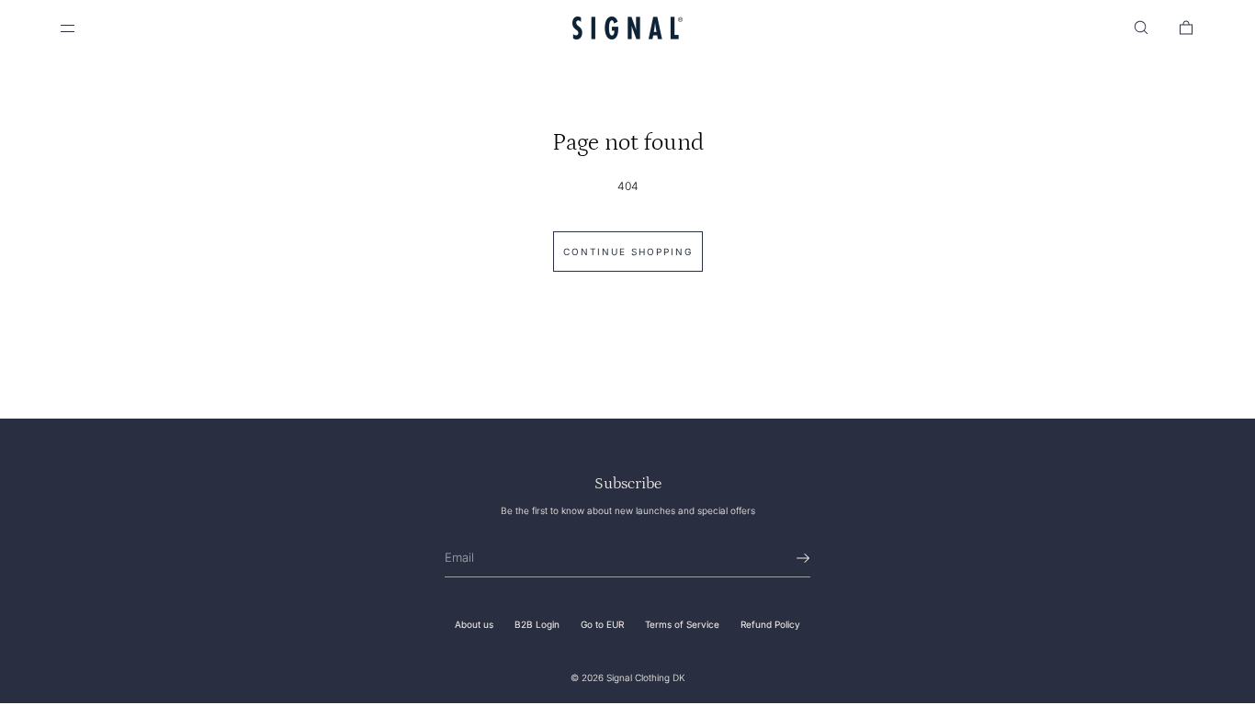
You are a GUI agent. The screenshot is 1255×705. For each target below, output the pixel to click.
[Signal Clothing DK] (627, 27)
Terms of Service (682, 624)
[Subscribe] (787, 558)
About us (474, 624)
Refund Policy (770, 624)
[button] (1141, 27)
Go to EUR (602, 624)
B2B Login (537, 624)
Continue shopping (628, 251)
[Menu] (83, 27)
